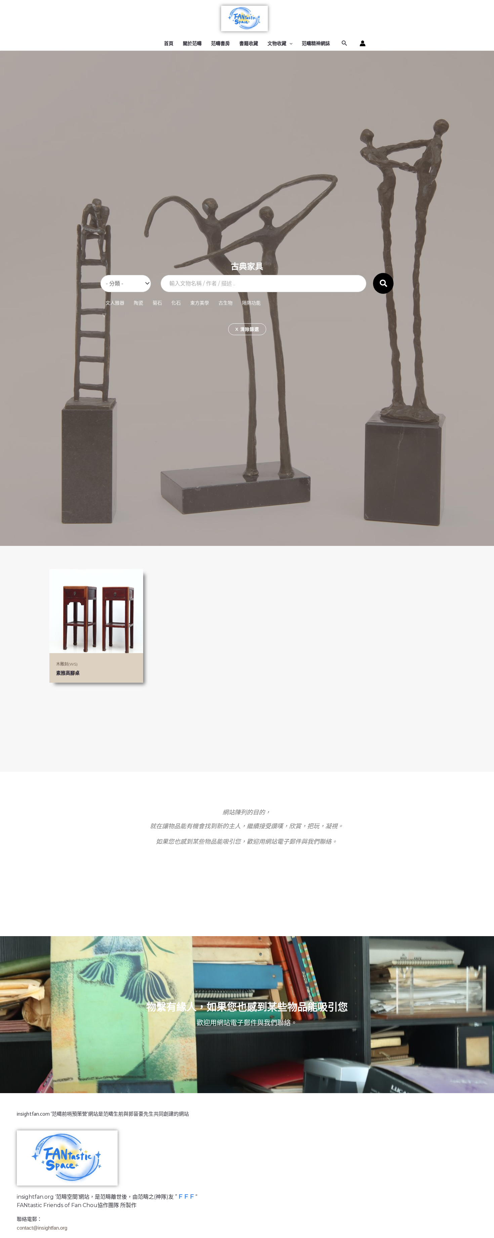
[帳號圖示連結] (363, 43)
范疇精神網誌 (316, 43)
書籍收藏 (248, 43)
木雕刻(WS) (67, 664)
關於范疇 (192, 43)
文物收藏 (276, 43)
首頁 (168, 43)
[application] (289, 43)
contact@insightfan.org (42, 1228)
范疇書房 (220, 43)
